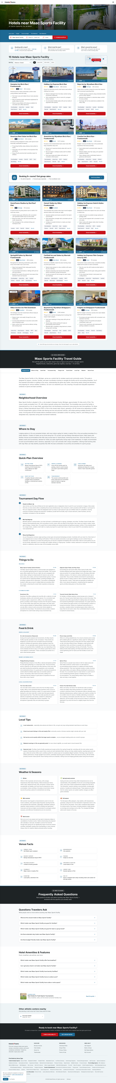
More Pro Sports (77, 1065)
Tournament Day (52, 370)
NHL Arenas (30, 1065)
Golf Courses (92, 1060)
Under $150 (39, 62)
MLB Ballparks (23, 1065)
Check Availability (50, 1034)
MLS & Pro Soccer (39, 1065)
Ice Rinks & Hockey (60, 1060)
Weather (83, 370)
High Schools (67, 1063)
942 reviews (28, 139)
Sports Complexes (25, 19)
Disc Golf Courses (99, 1071)
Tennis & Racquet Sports (82, 1060)
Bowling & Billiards (96, 1069)
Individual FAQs (63, 1045)
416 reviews (29, 310)
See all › (25, 109)
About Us (36, 1050)
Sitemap (68, 1079)
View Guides (37, 1048)
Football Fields (41, 1060)
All (34, 62)
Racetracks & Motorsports (74, 1071)
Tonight (17, 33)
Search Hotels (61, 37)
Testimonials (37, 1052)
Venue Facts (91, 370)
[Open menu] (2, 2)
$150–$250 (46, 62)
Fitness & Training (58, 1063)
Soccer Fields (24, 1060)
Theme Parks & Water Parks (32, 1069)
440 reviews (95, 86)
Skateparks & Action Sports (87, 1071)
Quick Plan (43, 370)
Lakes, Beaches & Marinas (48, 1071)
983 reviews (27, 89)
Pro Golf (70, 1065)
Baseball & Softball (32, 1060)
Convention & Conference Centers (63, 1067)
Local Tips (76, 370)
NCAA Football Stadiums (87, 1065)
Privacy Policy (63, 1050)
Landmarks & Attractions (68, 1069)
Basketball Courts (50, 1060)
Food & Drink (69, 370)
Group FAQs (62, 1048)
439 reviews (94, 310)
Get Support (88, 1045)
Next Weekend (43, 33)
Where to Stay (34, 370)
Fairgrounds (75, 1067)
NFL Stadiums (102, 1063)
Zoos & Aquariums (45, 1069)
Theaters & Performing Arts (98, 1067)
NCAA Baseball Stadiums (15, 1067)
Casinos (23, 1069)
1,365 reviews (97, 141)
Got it (5, 1079)
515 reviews (27, 208)
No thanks (12, 1079)
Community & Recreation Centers (83, 1069)
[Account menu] (113, 2)
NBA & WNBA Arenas (13, 1065)
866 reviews (63, 86)
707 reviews (97, 208)
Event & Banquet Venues (85, 1067)
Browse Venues (16, 19)
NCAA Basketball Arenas (100, 1065)
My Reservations (89, 1050)
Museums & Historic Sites (56, 1069)
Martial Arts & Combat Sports (46, 1063)
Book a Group (88, 1048)
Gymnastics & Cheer (23, 1063)
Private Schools (83, 1063)
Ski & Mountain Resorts (61, 1071)
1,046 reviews (61, 312)
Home (10, 19)
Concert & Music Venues (14, 1069)
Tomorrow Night (25, 33)
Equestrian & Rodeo (34, 1063)
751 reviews (94, 260)
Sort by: (11, 62)
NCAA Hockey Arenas (28, 1067)
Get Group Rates (95, 177)
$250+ (52, 62)
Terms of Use (62, 1052)
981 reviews (63, 260)
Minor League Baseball (50, 1065)
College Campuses (38, 1067)
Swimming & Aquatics (71, 1060)
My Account (88, 1052)
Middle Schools (74, 1063)
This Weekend (34, 33)
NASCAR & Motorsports (61, 1065)
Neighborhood (25, 370)
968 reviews (30, 260)
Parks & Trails (38, 1071)
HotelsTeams (10, 2)
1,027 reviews (60, 141)
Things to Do (61, 370)
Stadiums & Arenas (13, 1063)
